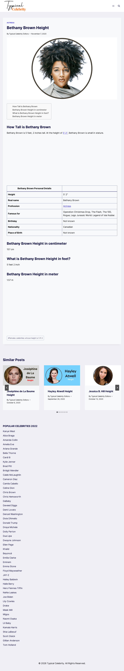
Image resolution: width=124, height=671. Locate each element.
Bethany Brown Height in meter (27, 116)
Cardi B (6, 457)
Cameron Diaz (10, 479)
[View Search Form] (119, 6)
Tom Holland (9, 645)
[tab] (57, 412)
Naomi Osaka (10, 618)
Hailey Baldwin (10, 579)
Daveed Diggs (10, 505)
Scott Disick (9, 636)
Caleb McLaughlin (12, 475)
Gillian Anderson (11, 640)
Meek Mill (7, 610)
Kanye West (9, 431)
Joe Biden (8, 597)
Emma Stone (9, 566)
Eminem (7, 562)
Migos (6, 614)
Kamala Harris (10, 627)
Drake (6, 605)
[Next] (117, 388)
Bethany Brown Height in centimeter (29, 110)
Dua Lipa (7, 536)
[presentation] (21, 375)
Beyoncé (7, 553)
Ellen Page (8, 544)
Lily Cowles (8, 601)
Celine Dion (9, 488)
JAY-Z (6, 575)
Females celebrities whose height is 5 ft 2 (25, 338)
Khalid (6, 549)
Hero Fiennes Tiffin (13, 588)
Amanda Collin (10, 440)
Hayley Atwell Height (60, 391)
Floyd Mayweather (12, 570)
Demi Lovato (9, 509)
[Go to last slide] (7, 388)
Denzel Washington (13, 514)
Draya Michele (10, 527)
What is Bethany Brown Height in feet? (30, 113)
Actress (10, 23)
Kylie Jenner (9, 462)
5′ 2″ (65, 133)
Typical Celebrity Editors (19, 34)
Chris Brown (9, 492)
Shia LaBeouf (9, 632)
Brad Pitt (7, 466)
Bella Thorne (9, 453)
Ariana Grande (10, 448)
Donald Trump (10, 523)
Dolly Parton (9, 531)
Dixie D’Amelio (10, 518)
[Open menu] (113, 6)
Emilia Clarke (9, 557)
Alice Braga (8, 435)
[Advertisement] (62, 160)
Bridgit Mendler (11, 470)
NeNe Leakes (9, 592)
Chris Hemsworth (12, 496)
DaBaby (7, 501)
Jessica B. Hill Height (101, 391)
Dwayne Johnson (12, 540)
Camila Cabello (10, 483)
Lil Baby (7, 623)
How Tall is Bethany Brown (24, 106)
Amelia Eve (8, 444)
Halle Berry (8, 584)
